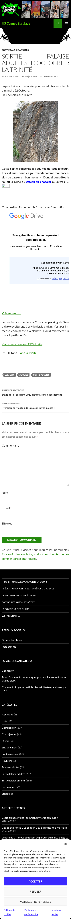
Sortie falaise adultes (15, 50)
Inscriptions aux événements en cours (24, 581)
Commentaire (11, 445)
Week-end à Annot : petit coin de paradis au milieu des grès (35, 837)
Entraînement (9, 747)
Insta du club (9, 646)
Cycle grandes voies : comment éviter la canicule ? (30, 817)
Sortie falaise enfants (13, 780)
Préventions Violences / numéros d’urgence (28, 588)
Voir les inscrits (11, 313)
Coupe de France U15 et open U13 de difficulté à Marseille (34, 827)
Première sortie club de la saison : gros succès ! (28, 405)
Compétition (9, 727)
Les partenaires (11, 615)
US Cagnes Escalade (16, 23)
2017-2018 (9, 375)
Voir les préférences (35, 901)
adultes (23, 375)
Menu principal (66, 23)
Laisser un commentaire (43, 76)
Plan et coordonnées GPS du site (22, 344)
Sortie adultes (41, 375)
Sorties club (8, 787)
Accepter (35, 881)
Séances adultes (10, 767)
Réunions (7, 760)
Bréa (4, 721)
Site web (7, 523)
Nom (6, 492)
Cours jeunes (9, 734)
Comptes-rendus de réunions (19, 595)
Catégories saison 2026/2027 (18, 602)
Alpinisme (7, 714)
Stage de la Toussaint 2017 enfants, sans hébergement (32, 392)
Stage (5, 793)
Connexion (8, 670)
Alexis (24, 76)
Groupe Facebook (12, 640)
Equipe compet (10, 754)
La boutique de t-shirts (15, 609)
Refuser (36, 891)
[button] (65, 844)
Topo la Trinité (28, 353)
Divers (5, 740)
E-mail (6, 508)
